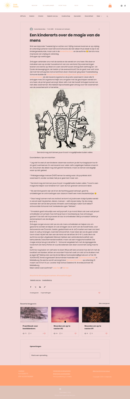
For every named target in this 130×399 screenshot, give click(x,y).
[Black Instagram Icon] (122, 6)
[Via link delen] (45, 287)
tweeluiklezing (47, 280)
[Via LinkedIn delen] (40, 287)
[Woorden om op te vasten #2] (65, 314)
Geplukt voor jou (52, 16)
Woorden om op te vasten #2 (62, 327)
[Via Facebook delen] (31, 287)
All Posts (23, 16)
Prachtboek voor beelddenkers (30, 327)
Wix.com (72, 395)
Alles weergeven (104, 303)
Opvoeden (77, 16)
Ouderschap (66, 16)
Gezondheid (89, 16)
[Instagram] (60, 389)
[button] (110, 5)
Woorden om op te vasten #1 (92, 327)
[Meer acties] (99, 29)
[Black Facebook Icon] (125, 6)
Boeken (32, 16)
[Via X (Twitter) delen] (35, 287)
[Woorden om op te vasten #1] (96, 314)
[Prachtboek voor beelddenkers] (34, 314)
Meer (98, 16)
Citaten (40, 16)
